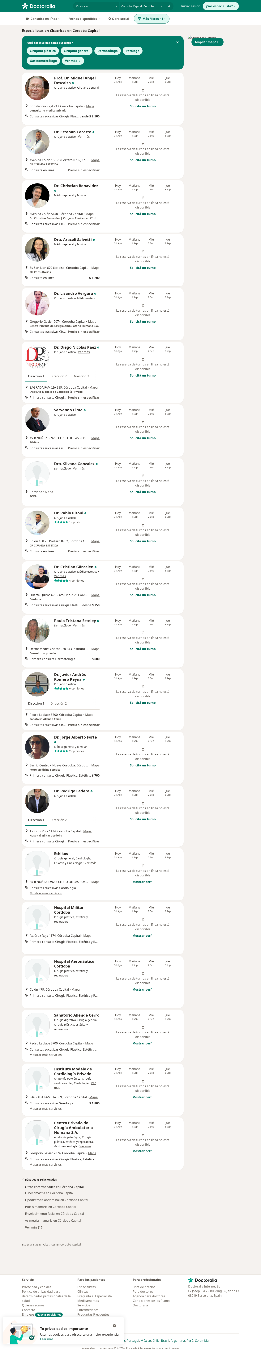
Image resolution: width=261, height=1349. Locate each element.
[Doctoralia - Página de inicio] (46, 6)
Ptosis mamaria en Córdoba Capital (50, 1207)
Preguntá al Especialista (94, 1296)
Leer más (46, 1339)
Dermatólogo (107, 51)
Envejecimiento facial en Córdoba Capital (54, 1214)
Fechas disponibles (82, 19)
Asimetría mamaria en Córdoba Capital (53, 1220)
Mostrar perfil (142, 882)
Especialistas (86, 1287)
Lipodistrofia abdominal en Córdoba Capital (56, 1200)
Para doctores (143, 1291)
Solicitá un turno (143, 106)
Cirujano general (76, 51)
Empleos (41, 1314)
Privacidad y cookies (36, 1287)
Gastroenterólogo (43, 61)
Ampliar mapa (205, 42)
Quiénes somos (33, 1305)
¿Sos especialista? (219, 6)
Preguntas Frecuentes (93, 1314)
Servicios (83, 1305)
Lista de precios (144, 1287)
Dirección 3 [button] (81, 376)
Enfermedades (88, 1310)
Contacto (28, 1310)
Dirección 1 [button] (36, 376)
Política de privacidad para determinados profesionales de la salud (46, 1296)
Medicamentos (88, 1301)
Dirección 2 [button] (58, 376)
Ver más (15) (34, 1227)
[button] (177, 42)
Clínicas (82, 1291)
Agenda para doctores (149, 1296)
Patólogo (132, 51)
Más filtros (153, 19)
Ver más (71, 61)
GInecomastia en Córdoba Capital (49, 1193)
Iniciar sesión (190, 6)
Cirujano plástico (43, 51)
